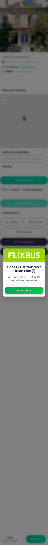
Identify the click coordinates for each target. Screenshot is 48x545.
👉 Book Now (24, 290)
